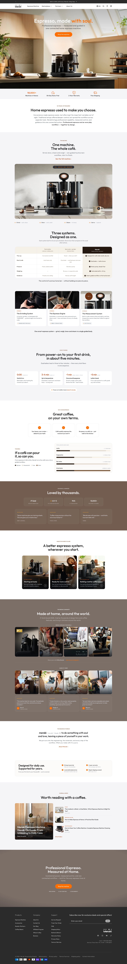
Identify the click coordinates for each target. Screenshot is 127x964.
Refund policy (43, 956)
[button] (47, 6)
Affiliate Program (38, 929)
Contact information (88, 956)
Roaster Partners (20, 926)
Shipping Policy (55, 929)
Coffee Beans (19, 929)
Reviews (35, 936)
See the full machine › (63, 159)
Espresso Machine (20, 920)
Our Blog (35, 926)
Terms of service (64, 956)
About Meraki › (63, 746)
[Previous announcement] (16, 1)
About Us (36, 920)
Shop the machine (63, 34)
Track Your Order (56, 923)
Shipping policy (75, 956)
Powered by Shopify (31, 956)
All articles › (58, 836)
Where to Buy (37, 932)
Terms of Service (56, 942)
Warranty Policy (56, 936)
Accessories (18, 923)
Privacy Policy (55, 939)
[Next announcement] (111, 1)
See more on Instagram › (72, 660)
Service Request (56, 920)
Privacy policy (53, 956)
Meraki (22, 956)
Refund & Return (56, 932)
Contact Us (36, 923)
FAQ (52, 926)
